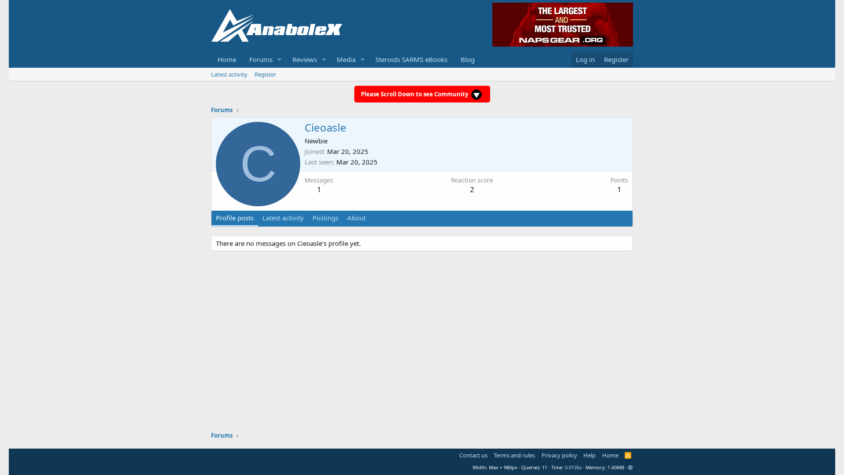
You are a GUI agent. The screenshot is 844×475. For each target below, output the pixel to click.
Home (227, 59)
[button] (279, 59)
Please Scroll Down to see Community (415, 94)
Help (589, 455)
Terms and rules (514, 455)
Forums (261, 59)
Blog (468, 59)
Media (346, 59)
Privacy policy (559, 455)
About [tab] (356, 217)
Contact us (473, 455)
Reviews (304, 59)
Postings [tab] (325, 217)
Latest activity (229, 74)
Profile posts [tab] (235, 217)
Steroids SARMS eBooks (411, 59)
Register (265, 74)
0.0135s (573, 467)
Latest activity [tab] (283, 217)
